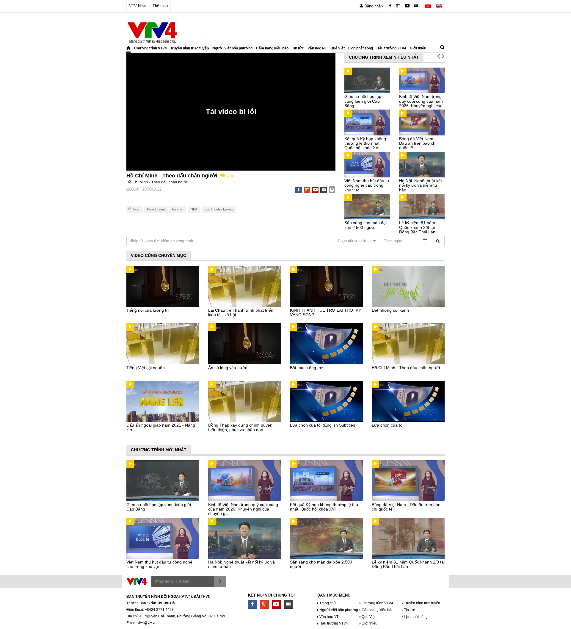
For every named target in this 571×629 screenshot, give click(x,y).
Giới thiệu (418, 48)
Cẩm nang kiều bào (272, 48)
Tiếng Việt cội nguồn (145, 367)
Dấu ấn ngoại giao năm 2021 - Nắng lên (160, 427)
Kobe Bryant (156, 209)
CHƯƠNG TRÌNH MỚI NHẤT (158, 449)
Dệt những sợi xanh (390, 310)
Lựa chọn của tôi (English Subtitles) (323, 425)
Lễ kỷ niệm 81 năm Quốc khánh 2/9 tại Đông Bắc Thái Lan (417, 227)
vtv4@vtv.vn (146, 623)
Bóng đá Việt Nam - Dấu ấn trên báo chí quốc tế (418, 143)
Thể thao (160, 6)
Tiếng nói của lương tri (147, 310)
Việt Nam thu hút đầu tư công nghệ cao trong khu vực (366, 185)
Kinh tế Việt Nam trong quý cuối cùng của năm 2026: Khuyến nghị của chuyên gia (421, 103)
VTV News (138, 6)
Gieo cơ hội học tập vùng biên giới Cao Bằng (362, 101)
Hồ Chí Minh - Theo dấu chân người (406, 367)
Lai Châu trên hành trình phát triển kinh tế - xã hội (240, 312)
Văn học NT (317, 48)
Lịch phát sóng (360, 48)
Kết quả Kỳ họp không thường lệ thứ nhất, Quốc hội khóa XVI (365, 143)
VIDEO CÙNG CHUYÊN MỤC (158, 255)
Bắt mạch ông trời (307, 367)
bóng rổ (177, 209)
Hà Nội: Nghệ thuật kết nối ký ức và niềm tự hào (420, 185)
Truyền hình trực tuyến (189, 48)
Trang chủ (327, 603)
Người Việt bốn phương (232, 48)
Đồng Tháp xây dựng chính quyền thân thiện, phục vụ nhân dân (240, 427)
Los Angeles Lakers (219, 209)
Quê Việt (337, 48)
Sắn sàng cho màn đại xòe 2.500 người (365, 225)
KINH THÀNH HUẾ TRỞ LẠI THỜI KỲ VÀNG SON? (325, 312)
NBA (194, 209)
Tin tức (298, 48)
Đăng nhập (373, 6)
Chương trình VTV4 (150, 48)
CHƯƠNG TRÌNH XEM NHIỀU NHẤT (384, 57)
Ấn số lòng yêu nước (227, 367)
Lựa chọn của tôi (387, 425)
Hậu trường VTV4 (391, 48)
